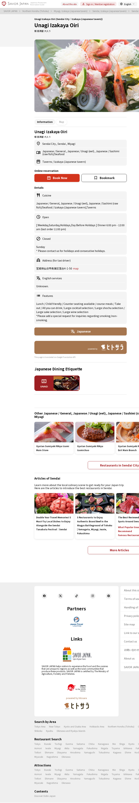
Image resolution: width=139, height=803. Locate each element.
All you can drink (52, 308)
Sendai (62, 144)
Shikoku (38, 730)
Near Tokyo (54, 726)
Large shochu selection (109, 308)
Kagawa (117, 752)
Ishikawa (127, 748)
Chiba (91, 743)
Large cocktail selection (79, 308)
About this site (70, 4)
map (76, 268)
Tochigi (58, 743)
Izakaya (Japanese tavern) (70, 161)
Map (61, 122)
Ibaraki (47, 743)
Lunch (40, 304)
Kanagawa (103, 743)
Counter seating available (79, 304)
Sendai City (49, 144)
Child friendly (54, 304)
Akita (66, 748)
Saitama (81, 743)
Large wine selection (75, 312)
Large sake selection (49, 312)
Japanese (48, 151)
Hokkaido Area (97, 726)
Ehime (128, 752)
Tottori (37, 752)
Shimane (49, 752)
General (61, 151)
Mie (114, 743)
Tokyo (37, 743)
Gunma (69, 743)
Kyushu (49, 730)
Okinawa (66, 756)
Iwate (48, 748)
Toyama (116, 748)
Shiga (122, 743)
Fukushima (92, 748)
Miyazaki (38, 756)
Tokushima (104, 752)
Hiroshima (75, 752)
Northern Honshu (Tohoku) (35, 11)
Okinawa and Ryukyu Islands (71, 730)
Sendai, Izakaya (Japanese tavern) (109, 11)
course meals (105, 304)
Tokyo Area (39, 726)
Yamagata (78, 748)
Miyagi (71, 144)
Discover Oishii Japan (45, 795)
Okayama (62, 752)
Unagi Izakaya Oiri (56, 25)
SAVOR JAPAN (11, 11)
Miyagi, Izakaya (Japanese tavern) (71, 11)
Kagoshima (52, 756)
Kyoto (131, 743)
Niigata (104, 748)
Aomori (38, 748)
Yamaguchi (89, 752)
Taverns (47, 161)
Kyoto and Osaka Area (75, 726)
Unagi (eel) (88, 151)
